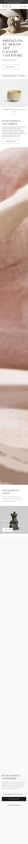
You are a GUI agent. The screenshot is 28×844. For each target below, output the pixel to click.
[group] (14, 520)
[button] (11, 33)
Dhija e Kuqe (14, 109)
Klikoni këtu (17, 2)
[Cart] (21, 6)
